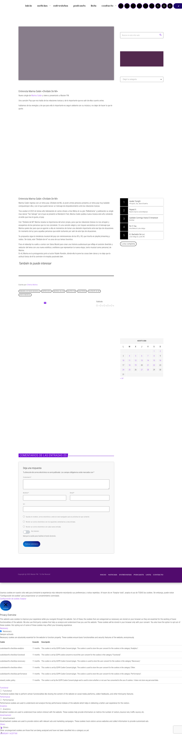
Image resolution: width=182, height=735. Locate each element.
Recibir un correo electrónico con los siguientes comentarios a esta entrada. (51, 522)
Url (24, 504)
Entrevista (46, 291)
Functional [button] (4, 688)
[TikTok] (139, 6)
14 (148, 360)
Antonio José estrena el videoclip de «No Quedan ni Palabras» (145, 273)
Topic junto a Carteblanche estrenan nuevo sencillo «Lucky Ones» (145, 299)
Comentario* (27, 477)
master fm (71, 291)
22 (154, 365)
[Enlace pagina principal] (9, 6)
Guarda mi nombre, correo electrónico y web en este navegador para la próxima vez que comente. (58, 517)
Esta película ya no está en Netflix (77, 337)
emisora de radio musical (29, 291)
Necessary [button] (4, 628)
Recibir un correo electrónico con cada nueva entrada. (43, 527)
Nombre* (26, 493)
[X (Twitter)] (127, 6)
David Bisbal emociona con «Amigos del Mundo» (145, 286)
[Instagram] (145, 6)
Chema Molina (32, 285)
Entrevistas (25, 416)
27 (142, 370)
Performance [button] (5, 697)
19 (135, 365)
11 (129, 360)
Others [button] (2, 724)
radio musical (25, 295)
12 (135, 360)
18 (129, 365)
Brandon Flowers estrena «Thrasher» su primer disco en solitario (146, 311)
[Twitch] (133, 6)
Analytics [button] (3, 706)
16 (160, 360)
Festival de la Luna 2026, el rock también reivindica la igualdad (143, 324)
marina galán (59, 291)
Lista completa (128, 244)
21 (148, 365)
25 (129, 370)
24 (123, 370)
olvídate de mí (94, 291)
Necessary (7, 631)
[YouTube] (121, 6)
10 (123, 360)
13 (142, 360)
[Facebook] (152, 6)
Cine (59, 332)
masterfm (82, 291)
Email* (72, 493)
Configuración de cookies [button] (10, 599)
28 (148, 370)
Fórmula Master (131, 110)
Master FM (127, 106)
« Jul (121, 378)
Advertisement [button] (5, 715)
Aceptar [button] (23, 599)
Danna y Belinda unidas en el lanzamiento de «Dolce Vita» (142, 261)
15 (154, 360)
